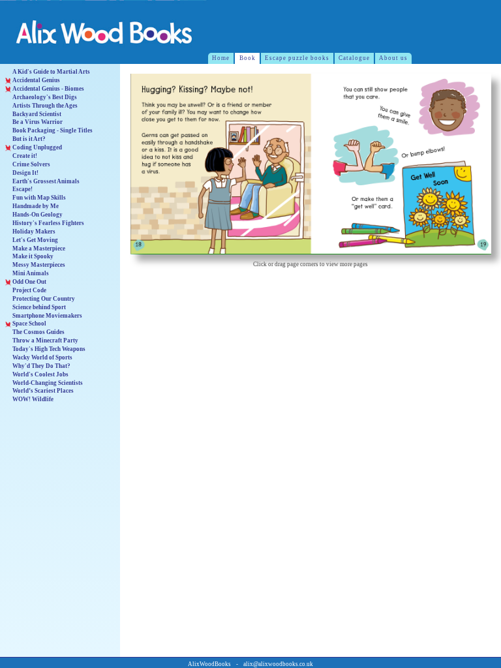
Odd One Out (29, 282)
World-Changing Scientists (47, 383)
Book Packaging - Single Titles (52, 130)
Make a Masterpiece (38, 248)
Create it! (24, 156)
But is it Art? (29, 139)
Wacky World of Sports (42, 357)
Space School (29, 323)
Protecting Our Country (43, 299)
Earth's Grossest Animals (46, 181)
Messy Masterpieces (38, 265)
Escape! (22, 189)
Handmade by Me (35, 206)
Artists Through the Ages (45, 105)
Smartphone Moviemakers (47, 315)
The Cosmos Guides (38, 332)
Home (221, 58)
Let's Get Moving (35, 240)
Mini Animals (30, 273)
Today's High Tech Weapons (48, 349)
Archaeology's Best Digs (44, 97)
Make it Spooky (32, 256)
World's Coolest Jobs (40, 374)
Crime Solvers (31, 164)
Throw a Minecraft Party (45, 340)
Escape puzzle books (297, 58)
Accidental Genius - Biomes (48, 88)
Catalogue (354, 58)
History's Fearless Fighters (48, 223)
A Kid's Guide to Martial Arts (51, 71)
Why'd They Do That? (41, 366)
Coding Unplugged (37, 147)
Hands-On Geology (37, 214)
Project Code (29, 290)
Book (247, 58)
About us (393, 58)
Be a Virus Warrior (37, 122)
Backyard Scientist (36, 114)
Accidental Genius (36, 80)
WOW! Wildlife (32, 399)
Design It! (25, 173)
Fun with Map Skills (39, 197)
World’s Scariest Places (43, 390)
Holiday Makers (33, 231)
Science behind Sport (39, 307)
